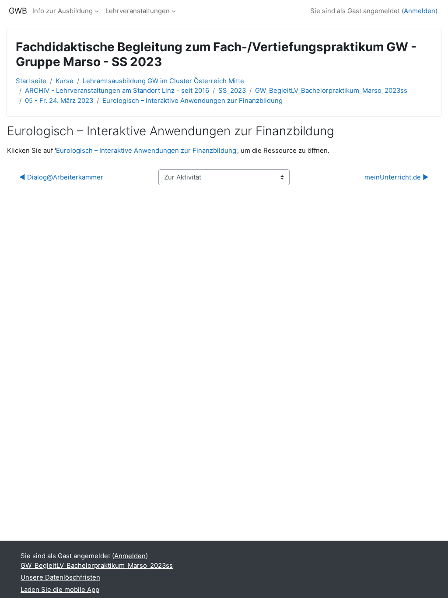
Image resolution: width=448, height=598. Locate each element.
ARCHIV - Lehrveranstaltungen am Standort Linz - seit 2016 (117, 91)
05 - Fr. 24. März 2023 (59, 101)
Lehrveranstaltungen (137, 11)
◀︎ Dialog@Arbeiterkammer (61, 177)
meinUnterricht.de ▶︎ (396, 177)
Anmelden (419, 11)
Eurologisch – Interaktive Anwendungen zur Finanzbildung (192, 101)
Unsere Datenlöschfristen (60, 577)
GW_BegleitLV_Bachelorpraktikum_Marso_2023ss (331, 91)
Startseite (31, 81)
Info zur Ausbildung (62, 11)
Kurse (65, 81)
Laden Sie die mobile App (60, 590)
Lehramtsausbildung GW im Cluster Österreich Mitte (163, 81)
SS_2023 (232, 91)
